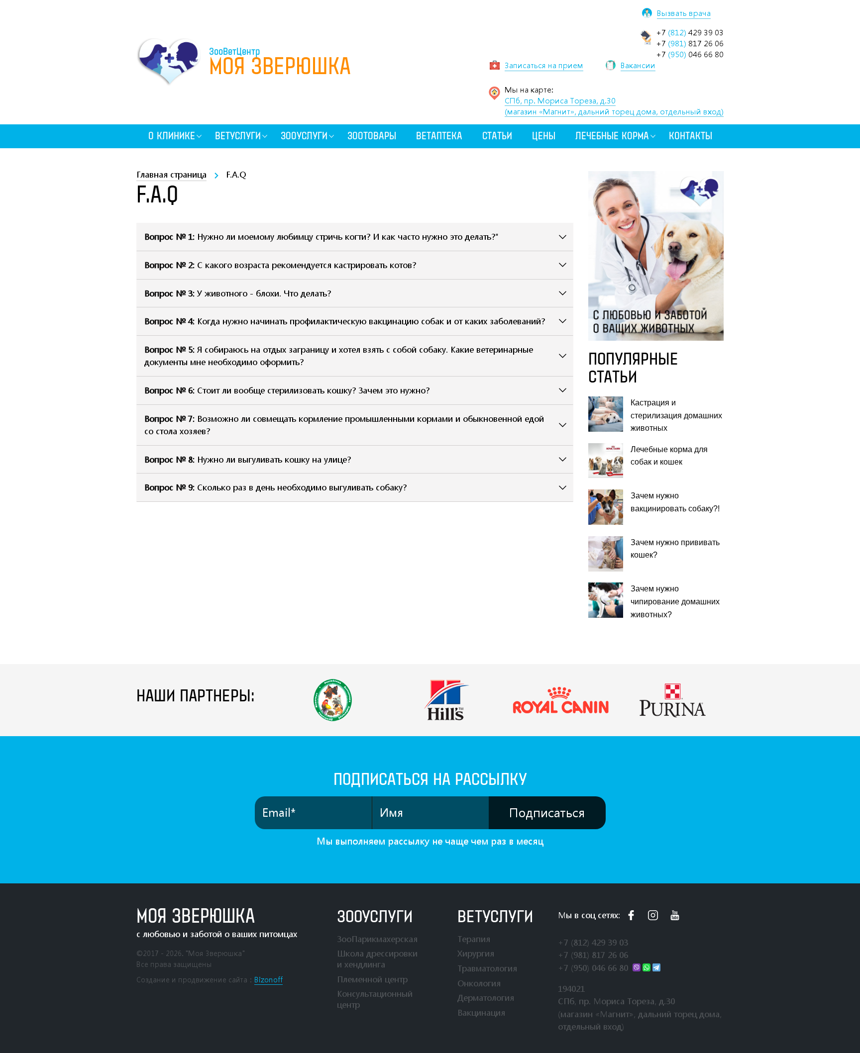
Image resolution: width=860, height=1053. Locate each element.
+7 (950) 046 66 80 (593, 967)
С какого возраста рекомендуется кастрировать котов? (280, 265)
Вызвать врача (684, 13)
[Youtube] (675, 915)
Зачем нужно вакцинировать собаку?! (675, 502)
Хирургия (475, 953)
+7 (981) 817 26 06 (593, 955)
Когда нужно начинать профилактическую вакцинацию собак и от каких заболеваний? (344, 321)
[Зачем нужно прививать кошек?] (606, 554)
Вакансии (638, 65)
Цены (543, 136)
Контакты (690, 136)
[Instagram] (653, 915)
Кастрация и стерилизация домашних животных (676, 415)
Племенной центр (372, 979)
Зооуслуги (304, 136)
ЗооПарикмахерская (377, 939)
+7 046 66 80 (690, 54)
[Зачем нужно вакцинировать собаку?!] (606, 507)
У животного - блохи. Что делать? (237, 293)
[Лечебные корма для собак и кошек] (606, 461)
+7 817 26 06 (690, 43)
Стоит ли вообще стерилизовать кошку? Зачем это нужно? (287, 390)
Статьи (497, 136)
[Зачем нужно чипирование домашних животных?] (606, 600)
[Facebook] (631, 915)
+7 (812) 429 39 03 (593, 942)
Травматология (487, 968)
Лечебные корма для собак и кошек (669, 456)
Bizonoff (268, 979)
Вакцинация (481, 1012)
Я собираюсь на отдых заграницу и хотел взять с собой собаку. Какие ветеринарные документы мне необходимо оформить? (338, 356)
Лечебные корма (612, 136)
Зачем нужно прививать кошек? (675, 549)
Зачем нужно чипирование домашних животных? (675, 601)
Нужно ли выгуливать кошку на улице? (247, 459)
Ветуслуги (238, 136)
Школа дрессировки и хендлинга (377, 958)
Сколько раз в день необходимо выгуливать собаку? (275, 487)
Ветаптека (439, 136)
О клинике (171, 136)
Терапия (473, 939)
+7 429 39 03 (690, 32)
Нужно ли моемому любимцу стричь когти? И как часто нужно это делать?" (321, 236)
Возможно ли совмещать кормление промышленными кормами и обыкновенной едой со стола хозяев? (344, 425)
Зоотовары (371, 136)
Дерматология (485, 997)
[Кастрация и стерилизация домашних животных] (606, 414)
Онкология (479, 983)
